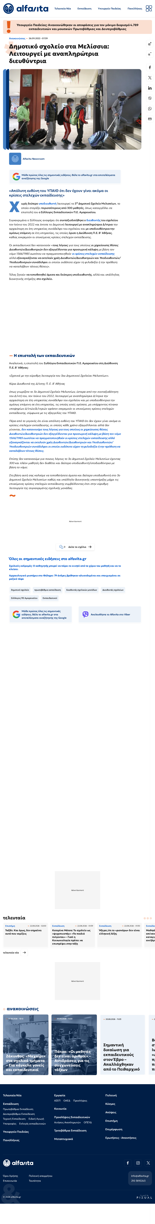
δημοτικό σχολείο (20, 590)
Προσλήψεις (80, 1100)
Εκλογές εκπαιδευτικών (32, 1123)
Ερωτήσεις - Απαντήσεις (120, 1137)
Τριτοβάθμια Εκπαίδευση (70, 1130)
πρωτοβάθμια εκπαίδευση (47, 590)
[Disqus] (77, 672)
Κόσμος (110, 1104)
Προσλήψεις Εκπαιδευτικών (72, 1117)
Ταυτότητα (35, 1180)
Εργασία (59, 1095)
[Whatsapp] (149, 108)
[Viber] (149, 98)
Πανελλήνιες (135, 8)
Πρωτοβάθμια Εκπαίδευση (18, 1109)
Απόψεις (110, 1112)
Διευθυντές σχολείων (113, 590)
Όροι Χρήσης (10, 1175)
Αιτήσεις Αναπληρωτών (67, 1122)
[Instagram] (138, 1162)
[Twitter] (149, 77)
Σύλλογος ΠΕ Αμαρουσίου (24, 598)
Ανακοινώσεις (17, 38)
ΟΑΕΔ (66, 1100)
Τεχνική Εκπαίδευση (14, 1118)
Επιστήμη (111, 1121)
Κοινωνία (60, 1108)
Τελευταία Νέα (62, 8)
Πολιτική (111, 1095)
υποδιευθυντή (47, 203)
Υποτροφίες (9, 1123)
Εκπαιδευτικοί (50, 598)
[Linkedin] (149, 88)
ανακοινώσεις (22, 1008)
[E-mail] (149, 118)
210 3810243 (138, 1180)
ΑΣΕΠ (57, 1100)
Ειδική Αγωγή (36, 1118)
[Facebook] (149, 67)
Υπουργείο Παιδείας (109, 8)
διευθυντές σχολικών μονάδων (81, 590)
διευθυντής (93, 220)
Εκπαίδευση (84, 8)
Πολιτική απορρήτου (40, 1175)
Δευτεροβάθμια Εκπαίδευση (19, 1113)
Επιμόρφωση (113, 1129)
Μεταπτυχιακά (63, 1139)
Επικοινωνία (10, 1180)
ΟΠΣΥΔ (88, 1122)
